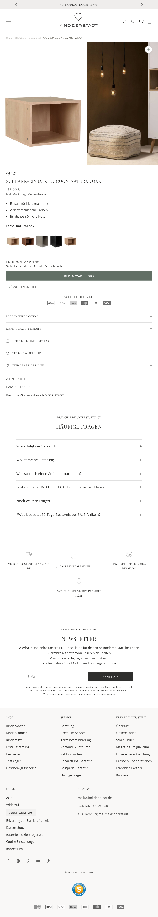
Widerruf (12, 805)
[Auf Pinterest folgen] (28, 861)
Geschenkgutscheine (21, 768)
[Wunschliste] (141, 22)
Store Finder (125, 740)
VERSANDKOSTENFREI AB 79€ (78, 4)
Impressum (14, 849)
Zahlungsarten (71, 754)
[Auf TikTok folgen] (48, 861)
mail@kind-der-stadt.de (95, 798)
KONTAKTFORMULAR (93, 806)
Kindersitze (14, 740)
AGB (9, 798)
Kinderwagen (15, 726)
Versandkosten (38, 194)
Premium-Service (73, 733)
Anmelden (111, 677)
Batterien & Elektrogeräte (24, 835)
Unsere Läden (126, 733)
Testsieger (13, 761)
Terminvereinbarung (76, 740)
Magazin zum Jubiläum (132, 747)
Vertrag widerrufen (21, 812)
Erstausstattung (17, 747)
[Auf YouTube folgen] (38, 861)
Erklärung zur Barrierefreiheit (27, 820)
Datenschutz (15, 827)
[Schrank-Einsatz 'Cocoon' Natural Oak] (13, 238)
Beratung (67, 726)
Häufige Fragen (72, 775)
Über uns (123, 726)
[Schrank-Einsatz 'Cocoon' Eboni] (56, 238)
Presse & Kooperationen (134, 761)
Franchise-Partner (129, 768)
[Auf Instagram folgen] (18, 861)
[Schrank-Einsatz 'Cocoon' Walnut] (28, 238)
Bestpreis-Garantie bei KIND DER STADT (35, 395)
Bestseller (13, 754)
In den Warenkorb (79, 276)
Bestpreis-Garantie (74, 768)
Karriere (122, 775)
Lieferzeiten (21, 266)
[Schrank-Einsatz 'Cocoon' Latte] (71, 238)
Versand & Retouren (75, 747)
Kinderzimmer (16, 733)
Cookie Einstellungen (21, 842)
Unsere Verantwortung (133, 754)
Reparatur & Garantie (76, 761)
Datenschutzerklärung (103, 693)
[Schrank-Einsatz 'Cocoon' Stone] (42, 238)
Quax (11, 173)
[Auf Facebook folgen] (8, 861)
